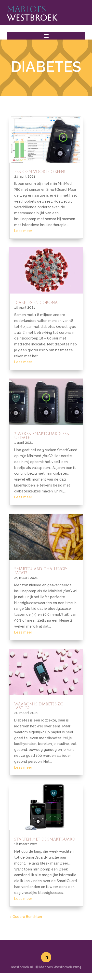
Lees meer (23, 231)
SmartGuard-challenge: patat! (40, 571)
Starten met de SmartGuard (44, 839)
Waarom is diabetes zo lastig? (39, 706)
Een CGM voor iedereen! (39, 171)
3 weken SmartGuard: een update (41, 435)
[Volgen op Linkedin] (46, 957)
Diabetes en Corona (36, 302)
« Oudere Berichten (25, 917)
